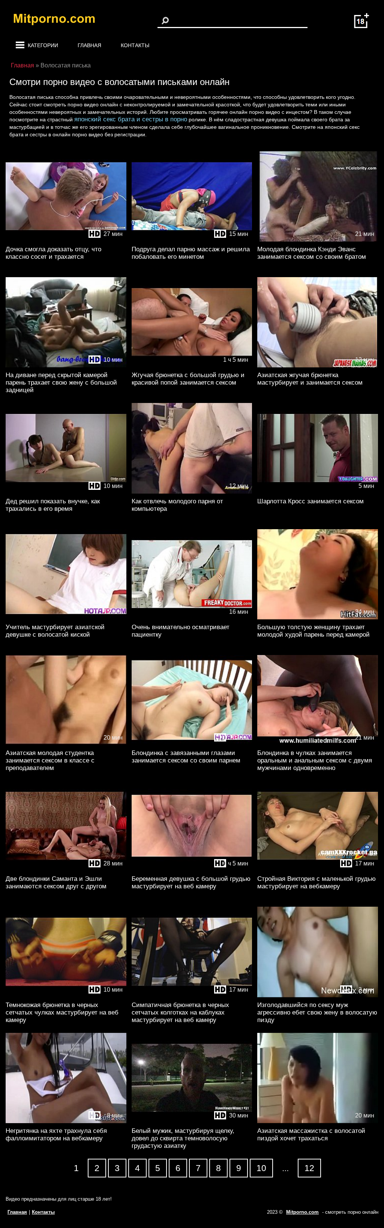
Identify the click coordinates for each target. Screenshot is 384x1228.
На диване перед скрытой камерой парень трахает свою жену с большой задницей (61, 383)
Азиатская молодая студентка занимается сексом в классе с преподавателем (50, 760)
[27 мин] (66, 240)
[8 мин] (66, 1121)
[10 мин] (66, 366)
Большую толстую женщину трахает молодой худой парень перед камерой (313, 631)
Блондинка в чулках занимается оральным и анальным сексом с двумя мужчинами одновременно (314, 760)
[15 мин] (192, 240)
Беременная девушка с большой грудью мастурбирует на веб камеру (191, 882)
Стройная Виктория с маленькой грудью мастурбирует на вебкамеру (316, 882)
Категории (43, 45)
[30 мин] (192, 1121)
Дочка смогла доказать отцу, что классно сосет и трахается (53, 253)
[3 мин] (317, 995)
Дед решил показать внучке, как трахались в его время (53, 505)
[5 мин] (317, 492)
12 (309, 1168)
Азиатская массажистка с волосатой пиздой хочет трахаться (311, 1134)
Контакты (135, 45)
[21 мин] (317, 240)
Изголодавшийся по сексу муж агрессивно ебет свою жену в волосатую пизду (317, 1012)
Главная (89, 45)
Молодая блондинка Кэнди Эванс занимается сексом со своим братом (311, 253)
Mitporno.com (302, 1212)
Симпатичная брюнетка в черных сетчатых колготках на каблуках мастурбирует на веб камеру (180, 1012)
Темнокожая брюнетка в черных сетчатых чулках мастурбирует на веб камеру (62, 1012)
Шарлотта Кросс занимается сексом (310, 501)
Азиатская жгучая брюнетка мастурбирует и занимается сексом (310, 379)
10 (261, 1168)
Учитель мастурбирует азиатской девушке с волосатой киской (55, 631)
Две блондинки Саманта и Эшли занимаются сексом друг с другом (56, 882)
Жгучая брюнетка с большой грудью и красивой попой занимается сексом (188, 379)
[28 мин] (66, 869)
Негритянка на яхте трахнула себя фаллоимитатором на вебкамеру (56, 1134)
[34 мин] (317, 618)
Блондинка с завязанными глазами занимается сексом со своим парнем (186, 756)
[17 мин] (317, 869)
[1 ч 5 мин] (192, 366)
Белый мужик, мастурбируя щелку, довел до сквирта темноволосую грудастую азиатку (183, 1138)
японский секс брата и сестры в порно (130, 119)
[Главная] (60, 20)
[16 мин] (192, 618)
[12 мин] (317, 366)
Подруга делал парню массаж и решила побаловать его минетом (191, 253)
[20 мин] (66, 743)
